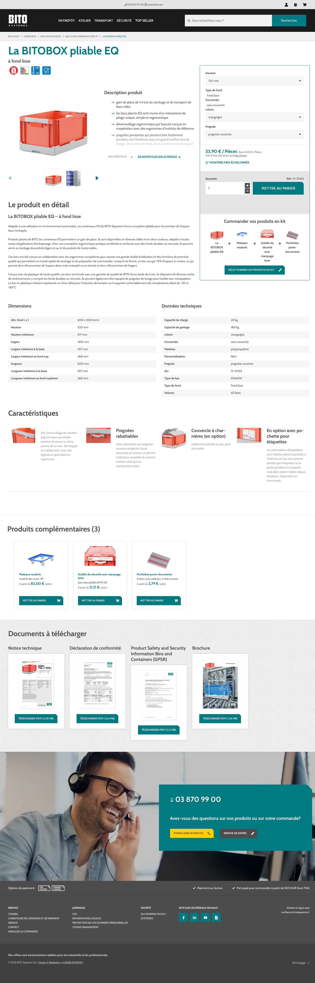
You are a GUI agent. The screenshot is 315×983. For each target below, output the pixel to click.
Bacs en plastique (51, 36)
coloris (209, 109)
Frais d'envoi (240, 155)
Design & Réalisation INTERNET (61, 962)
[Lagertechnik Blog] (215, 917)
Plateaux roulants (242, 245)
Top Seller (144, 21)
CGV (74, 914)
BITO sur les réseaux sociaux (198, 907)
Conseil (13, 914)
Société (146, 907)
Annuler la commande (23, 931)
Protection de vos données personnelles (100, 922)
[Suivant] (97, 178)
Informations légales (86, 918)
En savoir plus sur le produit (157, 156)
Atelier (85, 21)
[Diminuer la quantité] (247, 191)
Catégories (30, 36)
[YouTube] (204, 917)
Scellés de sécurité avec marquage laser (267, 251)
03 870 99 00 (136, 4)
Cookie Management (85, 927)
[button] (304, 4)
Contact (13, 927)
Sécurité (124, 21)
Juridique (78, 907)
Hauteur (210, 73)
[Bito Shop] (18, 20)
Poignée (210, 126)
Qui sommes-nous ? (153, 914)
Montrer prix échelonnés (229, 162)
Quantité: (211, 178)
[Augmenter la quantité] (247, 185)
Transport (103, 21)
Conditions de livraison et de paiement (34, 918)
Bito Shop (13, 36)
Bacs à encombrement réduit (81, 36)
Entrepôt (67, 21)
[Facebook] (182, 917)
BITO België (299, 963)
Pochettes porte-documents (292, 247)
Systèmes (147, 918)
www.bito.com (155, 4)
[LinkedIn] (193, 917)
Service (13, 907)
